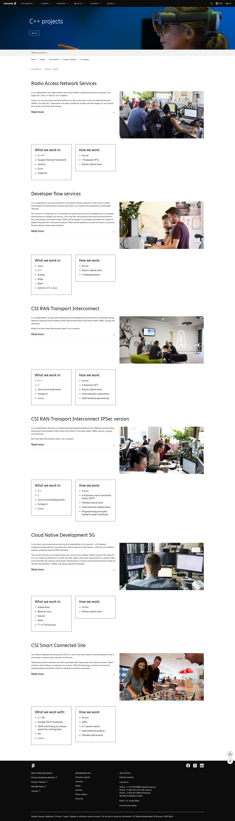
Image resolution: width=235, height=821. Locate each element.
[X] (195, 765)
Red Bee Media (37, 786)
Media (78, 786)
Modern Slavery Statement (42, 816)
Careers (110, 3)
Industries (61, 3)
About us (78, 3)
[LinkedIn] (202, 765)
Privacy (58, 816)
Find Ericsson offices (128, 805)
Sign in (228, 3)
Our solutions (26, 3)
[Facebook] (188, 765)
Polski (55, 69)
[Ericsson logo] (10, 3)
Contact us (124, 782)
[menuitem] (28, 3)
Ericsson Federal (38, 782)
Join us (34, 33)
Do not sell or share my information (117, 816)
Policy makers (81, 794)
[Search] (211, 3)
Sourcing (79, 798)
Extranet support (126, 777)
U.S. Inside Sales (132, 800)
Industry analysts (82, 777)
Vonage (34, 791)
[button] (40, 53)
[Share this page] (230, 761)
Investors (94, 3)
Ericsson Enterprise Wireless (43, 777)
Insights (44, 3)
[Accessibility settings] (230, 754)
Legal (65, 816)
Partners (78, 790)
